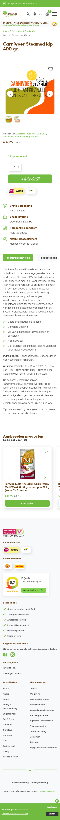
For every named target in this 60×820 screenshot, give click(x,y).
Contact (33, 688)
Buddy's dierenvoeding (10, 706)
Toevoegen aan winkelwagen (30, 178)
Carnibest (7, 724)
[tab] (18, 257)
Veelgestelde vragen (39, 699)
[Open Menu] (54, 14)
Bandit (6, 699)
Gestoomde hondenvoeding (16, 136)
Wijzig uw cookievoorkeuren (43, 747)
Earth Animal (9, 746)
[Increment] (18, 167)
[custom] (5, 654)
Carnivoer (41, 133)
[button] (50, 69)
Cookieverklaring (38, 731)
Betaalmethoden (37, 704)
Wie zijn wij (35, 694)
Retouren (34, 742)
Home (6, 31)
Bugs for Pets (9, 714)
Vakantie (31, 31)
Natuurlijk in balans (12, 673)
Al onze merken (10, 756)
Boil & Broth (8, 719)
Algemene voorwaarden (41, 720)
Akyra (6, 688)
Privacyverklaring (38, 726)
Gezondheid (18, 31)
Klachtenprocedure (39, 715)
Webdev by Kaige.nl (48, 791)
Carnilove (7, 730)
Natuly (6, 751)
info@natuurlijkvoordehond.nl (22, 4)
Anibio (6, 694)
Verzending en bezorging (42, 710)
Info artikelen (9, 668)
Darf (5, 740)
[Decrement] (10, 167)
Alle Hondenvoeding (26, 133)
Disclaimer (35, 737)
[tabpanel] (30, 341)
